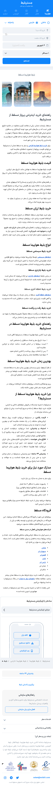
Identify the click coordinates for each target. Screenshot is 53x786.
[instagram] (5, 778)
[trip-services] (4, 720)
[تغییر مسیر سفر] (6, 34)
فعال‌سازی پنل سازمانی (26, 709)
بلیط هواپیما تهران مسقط (42, 102)
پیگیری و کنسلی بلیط (26, 684)
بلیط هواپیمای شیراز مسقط (22, 102)
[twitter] (17, 778)
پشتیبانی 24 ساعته (26, 673)
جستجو (26, 61)
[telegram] (11, 778)
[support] (4, 728)
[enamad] (46, 766)
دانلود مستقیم (24, 643)
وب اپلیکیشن (24, 650)
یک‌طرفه (11, 22)
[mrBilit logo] (26, 4)
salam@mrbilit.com (41, 777)
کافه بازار (24, 635)
